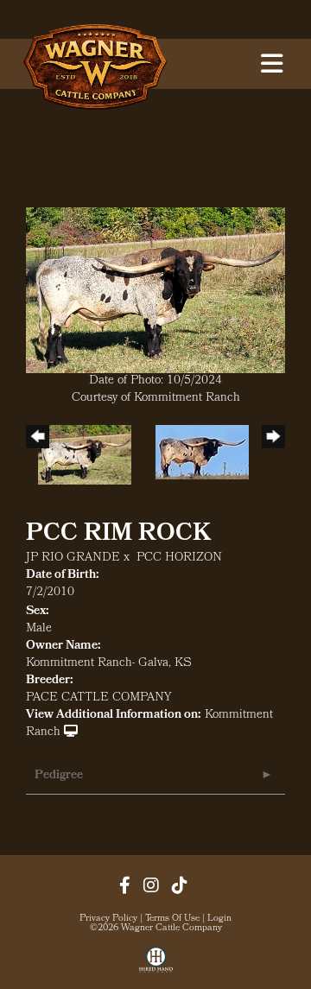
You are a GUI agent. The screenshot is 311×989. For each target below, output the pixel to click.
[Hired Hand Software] (156, 966)
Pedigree (59, 776)
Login (219, 919)
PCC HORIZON (179, 558)
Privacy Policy (108, 919)
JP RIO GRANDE (73, 558)
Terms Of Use (172, 919)
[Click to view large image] (155, 291)
